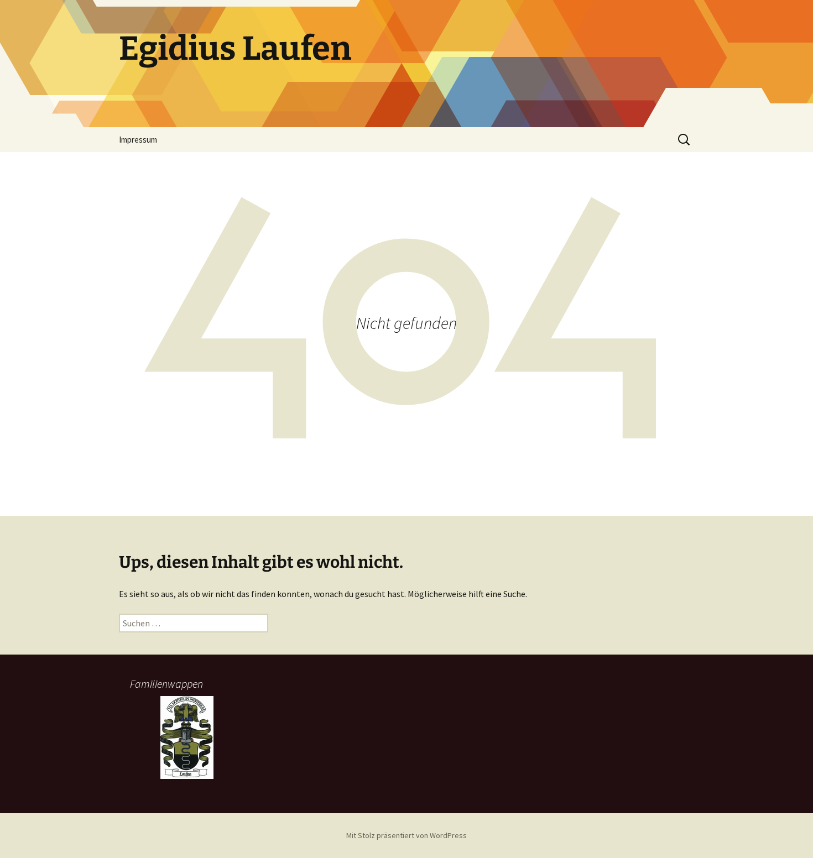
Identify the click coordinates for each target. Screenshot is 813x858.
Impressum (138, 139)
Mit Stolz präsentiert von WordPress (406, 835)
